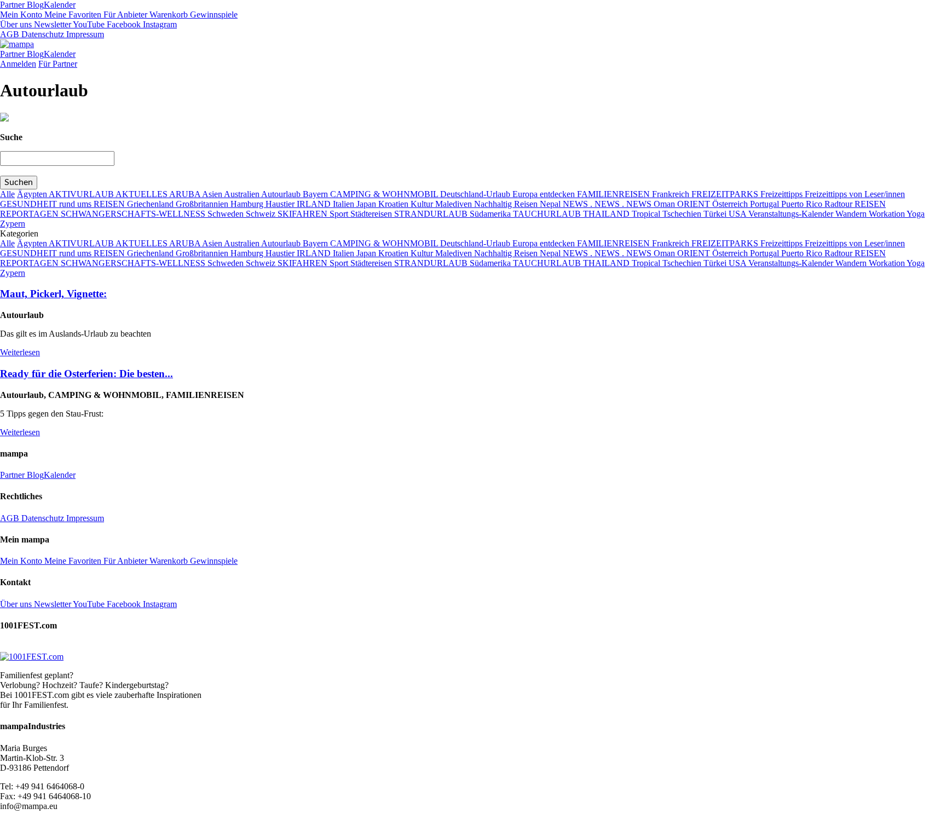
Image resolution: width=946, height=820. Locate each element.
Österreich (731, 204)
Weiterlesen (20, 352)
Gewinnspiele (213, 14)
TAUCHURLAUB (548, 213)
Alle (7, 194)
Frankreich (671, 194)
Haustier (281, 204)
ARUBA (185, 194)
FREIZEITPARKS (725, 194)
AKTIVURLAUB (82, 194)
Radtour (839, 204)
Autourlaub (282, 194)
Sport (340, 213)
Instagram (159, 24)
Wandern (852, 213)
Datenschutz (41, 34)
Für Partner (57, 63)
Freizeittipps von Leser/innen (855, 194)
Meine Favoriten (71, 14)
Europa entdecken (544, 194)
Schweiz (262, 213)
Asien (213, 194)
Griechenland (151, 204)
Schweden (226, 213)
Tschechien (682, 213)
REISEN (870, 204)
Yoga (916, 213)
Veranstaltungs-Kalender (791, 213)
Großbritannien (203, 204)
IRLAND (315, 204)
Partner (12, 4)
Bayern (316, 194)
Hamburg (248, 204)
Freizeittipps (782, 194)
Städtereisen (372, 213)
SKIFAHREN (304, 213)
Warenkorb (167, 14)
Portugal (765, 204)
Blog (34, 4)
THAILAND (607, 213)
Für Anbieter (124, 14)
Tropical (647, 213)
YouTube (88, 24)
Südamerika (491, 213)
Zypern (12, 223)
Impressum (84, 34)
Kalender (60, 4)
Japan (367, 204)
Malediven (454, 204)
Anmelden (18, 63)
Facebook (123, 24)
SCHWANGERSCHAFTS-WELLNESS (134, 213)
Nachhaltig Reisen (507, 204)
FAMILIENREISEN (614, 194)
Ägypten (33, 194)
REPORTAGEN (30, 213)
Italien (344, 204)
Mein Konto (21, 14)
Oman (665, 204)
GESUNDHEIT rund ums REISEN (63, 204)
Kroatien (394, 204)
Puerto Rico (802, 204)
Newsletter (51, 24)
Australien (242, 194)
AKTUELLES (142, 194)
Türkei (716, 213)
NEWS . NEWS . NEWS (608, 204)
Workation (888, 213)
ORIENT (694, 204)
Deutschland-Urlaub (476, 194)
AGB (9, 34)
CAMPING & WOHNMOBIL (385, 194)
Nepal (551, 204)
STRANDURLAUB (432, 213)
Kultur (423, 204)
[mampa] (17, 44)
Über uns (16, 24)
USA (738, 213)
